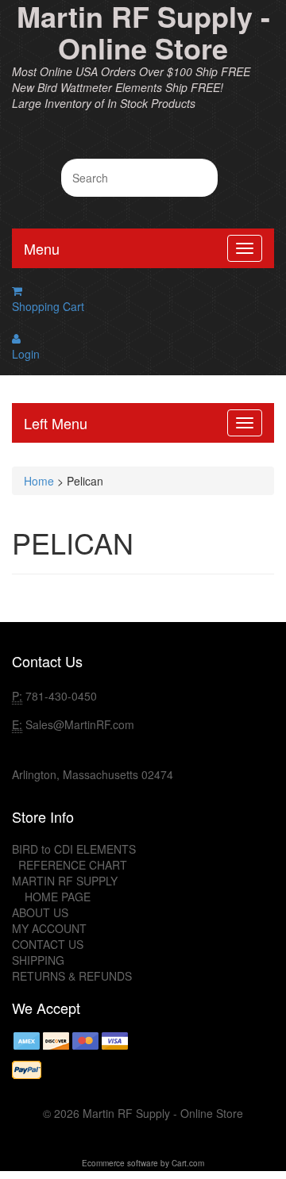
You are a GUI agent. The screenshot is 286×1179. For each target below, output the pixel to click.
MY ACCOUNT (49, 928)
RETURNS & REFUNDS (72, 976)
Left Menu (55, 423)
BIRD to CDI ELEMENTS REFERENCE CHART (74, 857)
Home (39, 481)
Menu (42, 248)
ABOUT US (40, 912)
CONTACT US (47, 944)
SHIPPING (38, 960)
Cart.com (188, 1163)
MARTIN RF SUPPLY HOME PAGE (65, 888)
